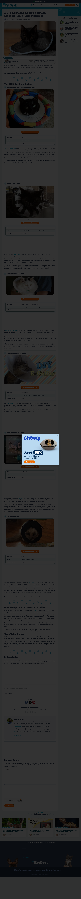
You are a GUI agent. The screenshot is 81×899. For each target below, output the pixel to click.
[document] (40, 449)
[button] (57, 435)
